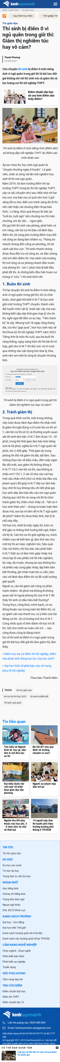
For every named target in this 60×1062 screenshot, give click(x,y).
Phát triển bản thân (13, 956)
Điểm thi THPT (11, 996)
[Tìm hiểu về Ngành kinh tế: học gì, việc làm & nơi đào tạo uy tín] (15, 742)
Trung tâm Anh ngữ (13, 899)
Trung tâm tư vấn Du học (17, 876)
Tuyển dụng (9, 967)
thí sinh (23, 69)
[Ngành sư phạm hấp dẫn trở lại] (44, 779)
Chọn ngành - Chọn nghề (16, 950)
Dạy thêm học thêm (23, 16)
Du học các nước (12, 865)
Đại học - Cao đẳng (13, 922)
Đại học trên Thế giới (14, 927)
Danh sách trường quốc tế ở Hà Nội (22, 933)
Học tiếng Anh (10, 888)
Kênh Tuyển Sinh (10, 10)
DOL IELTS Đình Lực (14, 910)
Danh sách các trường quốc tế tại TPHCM (26, 938)
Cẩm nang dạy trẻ (13, 979)
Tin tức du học (11, 870)
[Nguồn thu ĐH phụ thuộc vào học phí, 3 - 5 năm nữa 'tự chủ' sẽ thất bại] (15, 816)
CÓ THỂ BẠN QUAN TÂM (17, 1047)
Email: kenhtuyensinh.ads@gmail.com (29, 1028)
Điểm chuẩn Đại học (14, 991)
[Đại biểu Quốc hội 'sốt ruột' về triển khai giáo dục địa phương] (15, 779)
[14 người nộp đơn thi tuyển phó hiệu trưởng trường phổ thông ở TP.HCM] (44, 816)
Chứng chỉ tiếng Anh (14, 893)
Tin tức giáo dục (12, 853)
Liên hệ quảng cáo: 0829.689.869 (26, 1022)
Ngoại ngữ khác (11, 904)
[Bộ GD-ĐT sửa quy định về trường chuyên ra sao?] (44, 742)
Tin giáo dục (28, 10)
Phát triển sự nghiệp (14, 961)
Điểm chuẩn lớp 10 (13, 1002)
